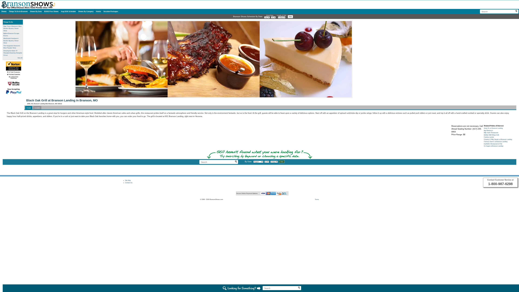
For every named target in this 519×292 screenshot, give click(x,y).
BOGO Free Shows (51, 11)
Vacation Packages (110, 11)
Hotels (98, 11)
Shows (3, 11)
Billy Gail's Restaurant (491, 132)
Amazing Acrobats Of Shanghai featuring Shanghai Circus (12, 53)
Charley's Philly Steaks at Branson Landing (498, 139)
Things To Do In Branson (18, 11)
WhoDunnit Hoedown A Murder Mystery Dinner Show (11, 41)
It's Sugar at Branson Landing (493, 146)
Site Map (128, 180)
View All (19, 58)
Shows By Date (36, 11)
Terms (317, 199)
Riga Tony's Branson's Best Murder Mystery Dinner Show (12, 28)
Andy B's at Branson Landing (493, 128)
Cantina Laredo (489, 137)
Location (37, 108)
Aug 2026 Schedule (68, 11)
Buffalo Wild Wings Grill (491, 135)
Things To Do (8, 22)
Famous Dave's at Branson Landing (495, 141)
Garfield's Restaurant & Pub (493, 144)
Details (28, 108)
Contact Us (128, 182)
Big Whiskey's (488, 130)
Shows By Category (86, 11)
